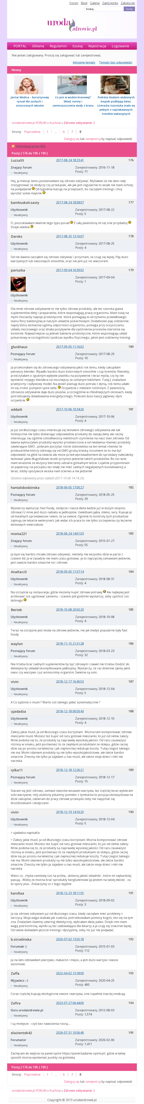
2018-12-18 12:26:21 (70, 770)
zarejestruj (92, 139)
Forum (73, 3)
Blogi (84, 3)
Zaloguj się (128, 3)
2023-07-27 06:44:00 (70, 1003)
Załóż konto (110, 3)
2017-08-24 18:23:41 (70, 160)
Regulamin (58, 46)
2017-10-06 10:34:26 (70, 409)
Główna (38, 46)
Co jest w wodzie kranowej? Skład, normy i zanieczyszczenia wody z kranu (73, 101)
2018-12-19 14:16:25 (70, 812)
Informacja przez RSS (31, 146)
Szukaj (77, 46)
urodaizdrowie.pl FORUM (29, 123)
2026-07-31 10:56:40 (70, 1033)
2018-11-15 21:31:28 (70, 644)
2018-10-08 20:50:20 (70, 609)
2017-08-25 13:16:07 (70, 236)
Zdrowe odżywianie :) (79, 123)
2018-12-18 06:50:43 (70, 711)
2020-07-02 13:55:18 (70, 939)
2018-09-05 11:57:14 (70, 572)
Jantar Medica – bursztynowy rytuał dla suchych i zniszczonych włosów (29, 101)
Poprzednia (32, 132)
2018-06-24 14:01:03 (70, 533)
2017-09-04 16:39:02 (70, 270)
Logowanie (120, 46)
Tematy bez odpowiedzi (115, 62)
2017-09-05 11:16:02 (70, 347)
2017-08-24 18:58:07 (70, 202)
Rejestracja (97, 46)
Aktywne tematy (84, 62)
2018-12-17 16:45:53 (70, 681)
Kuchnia (55, 123)
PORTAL (20, 46)
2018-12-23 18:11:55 (70, 893)
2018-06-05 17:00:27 (70, 487)
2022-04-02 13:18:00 (70, 973)
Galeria (95, 3)
